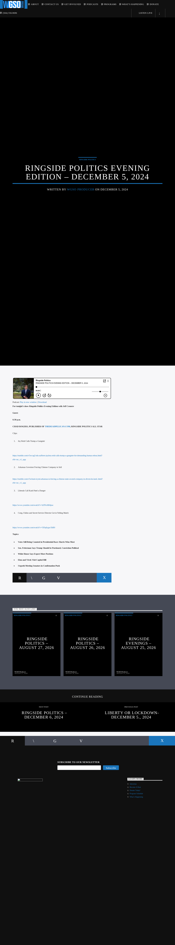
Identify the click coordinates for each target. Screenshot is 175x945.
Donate (154, 4)
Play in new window (28, 429)
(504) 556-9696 (10, 13)
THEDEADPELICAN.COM (57, 453)
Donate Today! (135, 817)
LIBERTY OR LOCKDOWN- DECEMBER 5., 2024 (132, 741)
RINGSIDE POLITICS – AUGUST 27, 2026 (36, 669)
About (35, 4)
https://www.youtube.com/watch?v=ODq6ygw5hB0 (34, 554)
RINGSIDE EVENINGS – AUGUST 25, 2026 (138, 669)
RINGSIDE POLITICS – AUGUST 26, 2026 (87, 669)
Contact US (52, 4)
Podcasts (92, 4)
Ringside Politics (87, 172)
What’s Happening (133, 4)
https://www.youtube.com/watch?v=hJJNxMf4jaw (33, 532)
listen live (145, 13)
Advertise (133, 811)
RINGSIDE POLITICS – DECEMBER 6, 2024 (44, 741)
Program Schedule (136, 820)
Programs (110, 4)
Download (42, 429)
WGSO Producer (80, 201)
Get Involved (72, 4)
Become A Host (135, 814)
